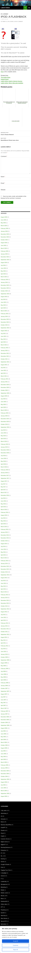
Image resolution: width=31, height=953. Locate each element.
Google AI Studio (5, 864)
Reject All (15, 949)
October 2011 (4, 631)
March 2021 (4, 376)
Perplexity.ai (4, 909)
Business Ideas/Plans (6, 824)
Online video (4, 904)
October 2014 (4, 540)
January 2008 (4, 685)
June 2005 (3, 753)
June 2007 (3, 699)
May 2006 (3, 736)
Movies (2, 895)
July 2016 (3, 498)
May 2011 (3, 640)
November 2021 (5, 356)
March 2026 (4, 225)
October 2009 (4, 657)
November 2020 (5, 387)
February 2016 (4, 512)
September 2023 (5, 293)
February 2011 (4, 645)
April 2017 (3, 489)
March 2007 (4, 708)
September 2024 (5, 259)
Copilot (2, 836)
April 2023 (3, 308)
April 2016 (3, 506)
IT (1, 878)
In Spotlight (3, 873)
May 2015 (3, 520)
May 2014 (3, 552)
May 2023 (3, 305)
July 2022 (3, 333)
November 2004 (5, 773)
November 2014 (5, 538)
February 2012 (4, 623)
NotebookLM (4, 901)
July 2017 (3, 484)
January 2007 (4, 714)
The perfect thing (5, 77)
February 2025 (4, 251)
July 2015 (3, 518)
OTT (2, 907)
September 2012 (5, 609)
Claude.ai (3, 830)
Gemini (2, 861)
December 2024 (5, 256)
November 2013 (5, 569)
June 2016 (3, 501)
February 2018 (4, 469)
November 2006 (5, 719)
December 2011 (5, 628)
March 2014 (4, 557)
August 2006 (4, 728)
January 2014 (4, 563)
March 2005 (4, 762)
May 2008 (3, 677)
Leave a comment (18, 21)
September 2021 (5, 361)
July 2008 (3, 671)
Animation (3, 819)
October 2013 (4, 572)
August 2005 (4, 748)
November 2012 (5, 603)
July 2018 (3, 455)
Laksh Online (5, 8)
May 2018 (3, 461)
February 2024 (4, 279)
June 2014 (3, 549)
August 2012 (4, 611)
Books (2, 821)
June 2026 (3, 220)
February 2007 (4, 711)
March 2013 (4, 591)
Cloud (2, 833)
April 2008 (3, 680)
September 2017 (5, 478)
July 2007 (3, 697)
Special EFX (4, 921)
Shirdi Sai (3, 915)
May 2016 (3, 503)
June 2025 (3, 245)
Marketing (3, 887)
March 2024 (4, 276)
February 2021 (4, 379)
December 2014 (5, 535)
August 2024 (4, 262)
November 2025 (5, 237)
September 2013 (5, 574)
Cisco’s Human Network (7, 133)
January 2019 (4, 447)
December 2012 (5, 600)
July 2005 (3, 750)
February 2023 (4, 313)
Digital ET (3, 844)
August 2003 (4, 796)
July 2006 (3, 731)
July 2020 (3, 398)
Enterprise (3, 850)
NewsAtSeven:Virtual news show (10, 139)
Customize (15, 945)
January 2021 (4, 381)
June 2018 (3, 458)
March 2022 (4, 344)
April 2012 (3, 620)
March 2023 (4, 310)
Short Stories (4, 918)
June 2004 (3, 787)
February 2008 (4, 682)
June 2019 (3, 432)
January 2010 (4, 654)
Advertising (3, 813)
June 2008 (3, 674)
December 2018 (5, 450)
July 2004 (3, 785)
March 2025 (4, 248)
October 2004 (4, 776)
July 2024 (3, 265)
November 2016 (5, 495)
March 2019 (4, 441)
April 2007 (3, 705)
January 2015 (4, 532)
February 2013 (4, 594)
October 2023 (4, 291)
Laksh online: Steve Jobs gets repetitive (12, 83)
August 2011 (4, 637)
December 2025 (5, 234)
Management (4, 884)
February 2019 (4, 444)
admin (11, 21)
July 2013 (3, 580)
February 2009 (4, 668)
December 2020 (5, 384)
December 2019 (5, 418)
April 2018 (3, 464)
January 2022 (4, 350)
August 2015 (4, 515)
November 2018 (5, 452)
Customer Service (5, 839)
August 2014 (4, 543)
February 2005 (4, 765)
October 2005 (4, 745)
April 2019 (3, 438)
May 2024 (3, 271)
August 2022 (4, 330)
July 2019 (3, 430)
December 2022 (5, 319)
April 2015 (3, 523)
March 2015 (4, 526)
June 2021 (3, 370)
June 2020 (3, 401)
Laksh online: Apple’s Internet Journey (11, 81)
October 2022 (4, 325)
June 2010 (3, 651)
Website (3, 189)
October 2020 (4, 390)
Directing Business (5, 847)
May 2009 (3, 665)
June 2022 (3, 336)
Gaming (3, 858)
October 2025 (4, 239)
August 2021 (4, 364)
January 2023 (4, 316)
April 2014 (3, 555)
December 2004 (5, 770)
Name (3, 176)
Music (2, 898)
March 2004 (4, 790)
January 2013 (4, 597)
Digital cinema (4, 841)
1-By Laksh (3, 810)
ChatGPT (3, 827)
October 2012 (4, 606)
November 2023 (5, 288)
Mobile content (4, 892)
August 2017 (4, 481)
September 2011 (5, 634)
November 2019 (5, 421)
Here (2, 71)
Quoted (3, 912)
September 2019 (5, 427)
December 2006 (5, 716)
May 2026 (3, 222)
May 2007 (3, 702)
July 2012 (3, 614)
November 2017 (5, 475)
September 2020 (5, 393)
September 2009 (5, 660)
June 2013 (3, 583)
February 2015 (4, 529)
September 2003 (5, 793)
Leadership (3, 881)
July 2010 (3, 648)
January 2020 (4, 415)
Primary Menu (29, 8)
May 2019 (3, 435)
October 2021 (4, 359)
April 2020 (3, 407)
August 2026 (4, 217)
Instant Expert (5, 79)
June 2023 (3, 302)
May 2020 (3, 404)
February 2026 (4, 228)
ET (1, 853)
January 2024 (4, 282)
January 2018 (4, 472)
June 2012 (3, 617)
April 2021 (3, 373)
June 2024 (3, 268)
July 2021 (3, 367)
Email (3, 183)
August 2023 (4, 296)
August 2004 (4, 782)
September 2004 (5, 779)
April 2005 (3, 759)
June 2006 (3, 733)
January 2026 (4, 231)
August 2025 (4, 242)
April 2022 (3, 342)
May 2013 (3, 586)
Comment (4, 156)
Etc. (2, 14)
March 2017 (4, 492)
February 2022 (4, 347)
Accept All (15, 941)
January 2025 (4, 254)
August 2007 (4, 694)
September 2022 (5, 327)
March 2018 (4, 467)
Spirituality (3, 924)
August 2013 (4, 577)
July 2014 (3, 546)
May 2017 (3, 486)
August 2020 (4, 396)
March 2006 (4, 742)
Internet (5, 14)
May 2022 (3, 339)
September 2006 (5, 725)
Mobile (2, 890)
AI (1, 816)
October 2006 (4, 722)
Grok (2, 867)
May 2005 (3, 756)
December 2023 (5, 285)
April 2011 (3, 643)
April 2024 (3, 273)
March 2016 (4, 509)
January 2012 (4, 626)
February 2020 (4, 413)
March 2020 (4, 410)
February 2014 (4, 560)
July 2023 (3, 299)
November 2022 (5, 322)
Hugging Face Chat (6, 870)
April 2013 (3, 589)
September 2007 (5, 691)
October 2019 (4, 424)
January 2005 (4, 768)
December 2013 (5, 566)
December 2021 (5, 353)
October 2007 (4, 688)
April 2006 (3, 739)
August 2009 (4, 662)
